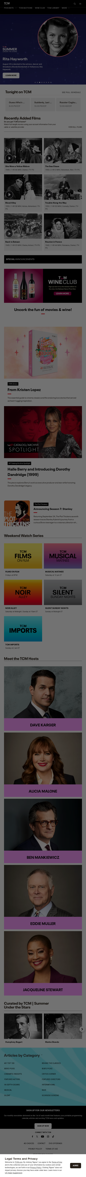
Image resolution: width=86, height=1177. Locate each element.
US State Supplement (13, 1173)
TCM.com (19, 1162)
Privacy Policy (35, 1168)
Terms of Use (57, 1162)
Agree (75, 1165)
